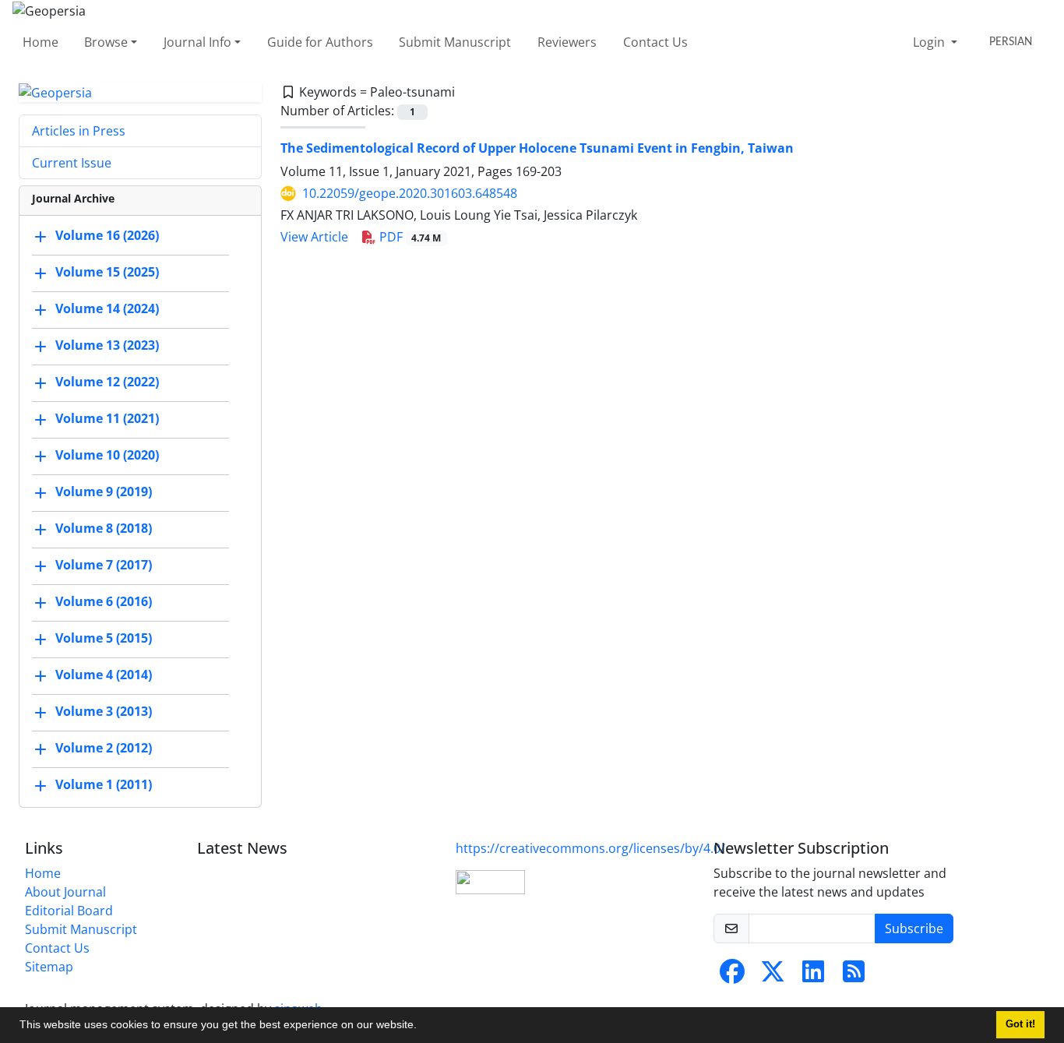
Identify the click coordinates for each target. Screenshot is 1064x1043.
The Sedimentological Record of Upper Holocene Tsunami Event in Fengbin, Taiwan (537, 148)
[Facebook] (732, 976)
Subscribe (914, 928)
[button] (422, 1026)
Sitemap (49, 966)
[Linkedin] (813, 976)
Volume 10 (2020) (107, 455)
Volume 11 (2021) (107, 419)
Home (40, 42)
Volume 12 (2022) (107, 382)
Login (930, 42)
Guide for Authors (320, 42)
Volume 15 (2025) (107, 272)
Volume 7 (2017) (103, 565)
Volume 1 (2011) (103, 785)
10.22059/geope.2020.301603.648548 (409, 193)
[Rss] (853, 976)
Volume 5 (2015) (103, 638)
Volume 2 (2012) (103, 748)
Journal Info (197, 42)
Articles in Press (78, 130)
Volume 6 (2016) (103, 602)
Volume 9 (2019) (103, 492)
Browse (106, 42)
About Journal (65, 891)
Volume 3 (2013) (103, 712)
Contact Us (655, 42)
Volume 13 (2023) (107, 345)
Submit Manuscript (455, 42)
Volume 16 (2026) (107, 236)
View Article (314, 236)
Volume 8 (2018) (103, 528)
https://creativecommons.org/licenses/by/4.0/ (590, 848)
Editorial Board (69, 910)
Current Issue (71, 162)
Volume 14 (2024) (107, 309)
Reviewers (567, 42)
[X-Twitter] (772, 976)
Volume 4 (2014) (103, 675)
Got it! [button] (1020, 1024)
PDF (409, 236)
